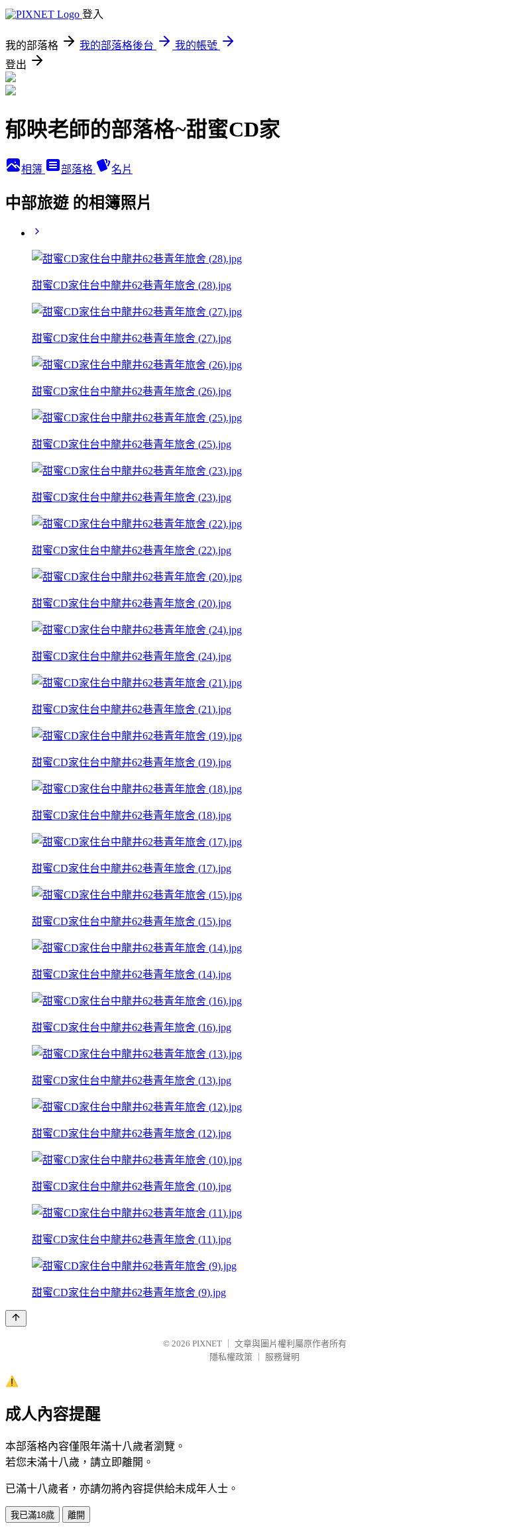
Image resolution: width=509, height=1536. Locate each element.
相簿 (33, 169)
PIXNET (207, 1343)
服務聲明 (282, 1357)
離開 (76, 1515)
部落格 (78, 169)
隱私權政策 (231, 1357)
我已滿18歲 (32, 1515)
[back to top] (16, 1318)
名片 (122, 169)
